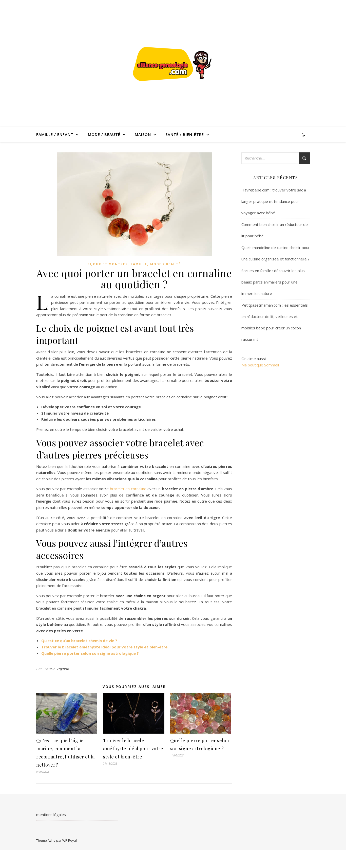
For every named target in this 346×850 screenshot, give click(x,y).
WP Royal (69, 840)
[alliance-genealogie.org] (173, 63)
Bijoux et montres (107, 264)
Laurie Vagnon (57, 668)
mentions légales (51, 814)
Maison (143, 134)
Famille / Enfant (54, 134)
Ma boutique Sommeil (260, 364)
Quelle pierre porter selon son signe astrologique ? (90, 653)
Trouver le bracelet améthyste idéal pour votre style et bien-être (104, 646)
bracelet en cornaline (128, 488)
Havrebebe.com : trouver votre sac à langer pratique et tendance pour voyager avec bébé (273, 201)
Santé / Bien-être (184, 134)
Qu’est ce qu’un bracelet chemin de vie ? (79, 640)
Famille (139, 264)
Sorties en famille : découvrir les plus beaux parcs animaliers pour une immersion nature (273, 282)
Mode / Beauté (104, 134)
